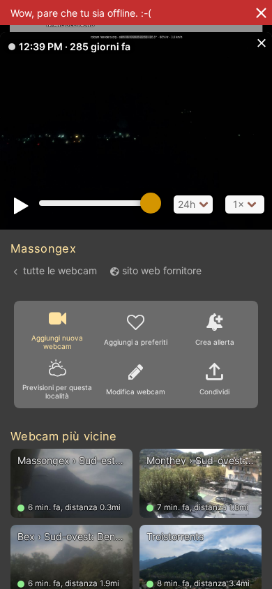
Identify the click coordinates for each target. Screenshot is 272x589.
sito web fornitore (162, 270)
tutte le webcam (60, 270)
